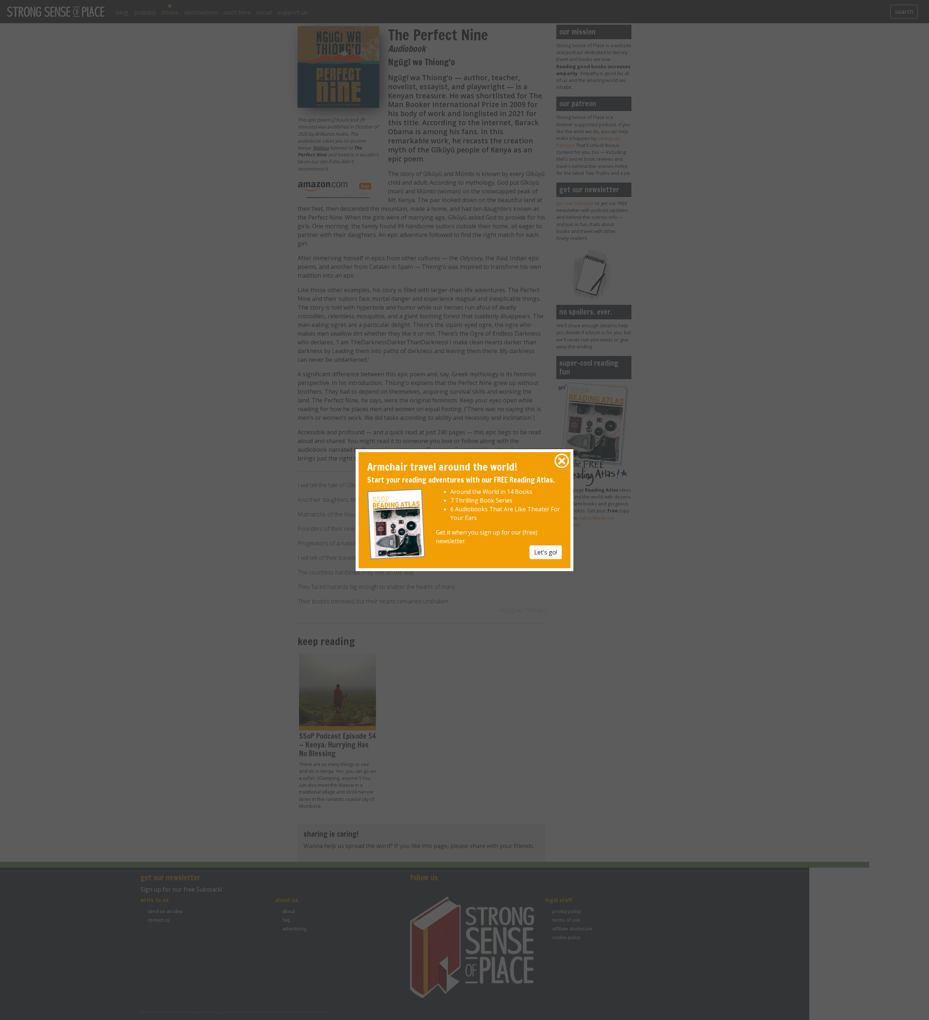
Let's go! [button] (545, 552)
